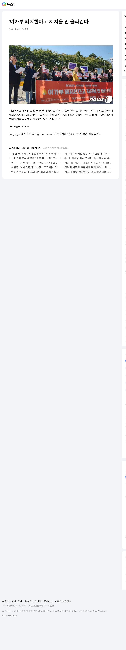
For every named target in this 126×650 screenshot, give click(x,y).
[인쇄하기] (110, 37)
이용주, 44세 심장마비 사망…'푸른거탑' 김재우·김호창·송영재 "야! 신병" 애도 (35, 167)
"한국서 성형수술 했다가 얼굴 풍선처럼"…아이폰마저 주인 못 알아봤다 (87, 171)
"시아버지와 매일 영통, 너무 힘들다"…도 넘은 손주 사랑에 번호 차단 (87, 153)
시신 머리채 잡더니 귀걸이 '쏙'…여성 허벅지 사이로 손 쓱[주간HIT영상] (87, 158)
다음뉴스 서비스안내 (12, 601)
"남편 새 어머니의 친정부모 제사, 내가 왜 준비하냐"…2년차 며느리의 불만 (35, 153)
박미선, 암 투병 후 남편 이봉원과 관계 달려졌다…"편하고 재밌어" (35, 162)
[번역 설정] (98, 37)
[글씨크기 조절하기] (104, 37)
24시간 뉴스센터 (33, 601)
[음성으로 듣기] (92, 37)
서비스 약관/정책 (63, 601)
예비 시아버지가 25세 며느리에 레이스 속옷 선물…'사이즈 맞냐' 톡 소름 (35, 171)
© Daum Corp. (9, 615)
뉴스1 (11, 4)
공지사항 (48, 601)
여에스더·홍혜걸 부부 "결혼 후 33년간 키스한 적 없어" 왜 (35, 158)
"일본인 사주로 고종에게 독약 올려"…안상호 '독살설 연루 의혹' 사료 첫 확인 (87, 167)
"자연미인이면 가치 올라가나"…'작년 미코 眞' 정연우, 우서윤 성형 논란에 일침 (87, 162)
